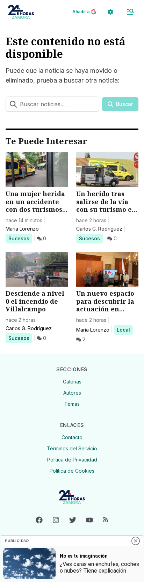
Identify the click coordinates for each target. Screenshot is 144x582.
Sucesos (20, 238)
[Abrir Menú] (130, 11)
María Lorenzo (22, 229)
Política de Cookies (72, 471)
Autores (72, 393)
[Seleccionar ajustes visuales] (110, 12)
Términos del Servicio (72, 448)
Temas (72, 404)
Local (124, 329)
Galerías (72, 382)
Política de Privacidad (72, 460)
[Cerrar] (135, 541)
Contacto (72, 437)
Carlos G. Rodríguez (99, 229)
